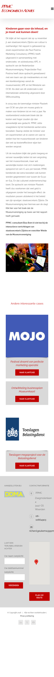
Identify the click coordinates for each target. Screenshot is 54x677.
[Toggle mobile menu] (52, 8)
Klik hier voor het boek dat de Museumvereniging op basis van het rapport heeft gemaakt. (26, 212)
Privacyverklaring (27, 616)
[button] (8, 265)
